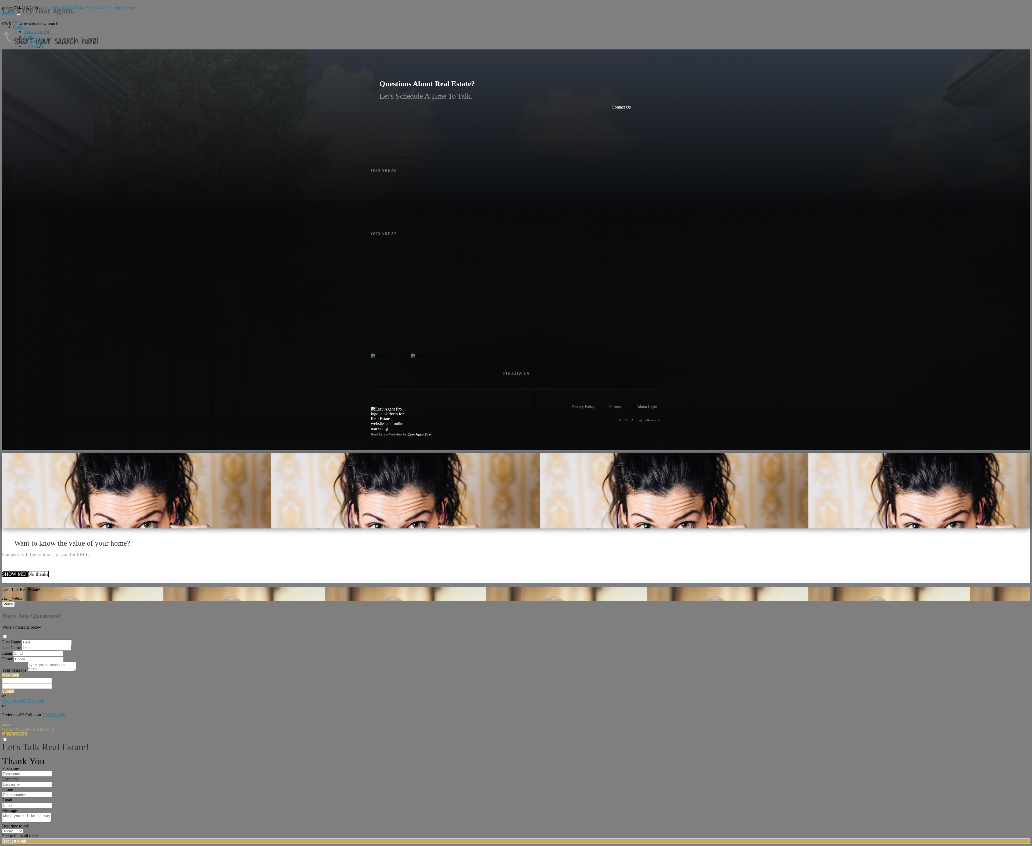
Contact (9, 12)
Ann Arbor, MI (36, 31)
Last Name (11, 647)
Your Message (14, 670)
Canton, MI (33, 41)
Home (18, 22)
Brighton (31, 36)
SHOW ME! (15, 574)
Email (7, 653)
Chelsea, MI (34, 46)
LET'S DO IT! (14, 734)
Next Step (10, 675)
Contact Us (621, 107)
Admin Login (646, 407)
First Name (11, 642)
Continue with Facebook (23, 701)
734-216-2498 (54, 714)
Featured (20, 26)
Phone (7, 659)
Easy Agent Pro (419, 434)
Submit (8, 691)
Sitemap (615, 407)
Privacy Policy (583, 407)
